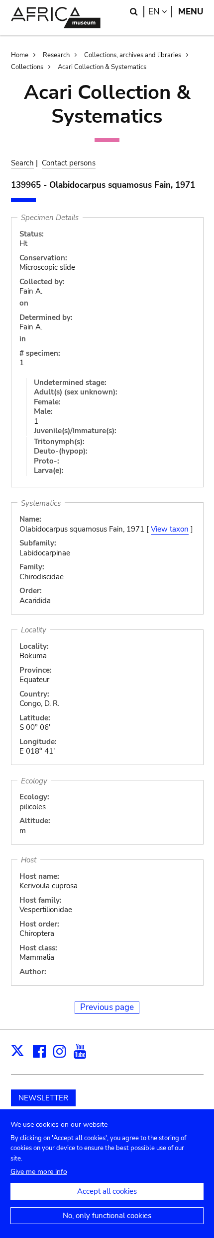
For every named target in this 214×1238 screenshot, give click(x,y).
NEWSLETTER (43, 1098)
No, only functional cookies (107, 1216)
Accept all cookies (107, 1191)
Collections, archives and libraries (132, 55)
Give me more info (38, 1171)
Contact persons (69, 163)
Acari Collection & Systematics (102, 67)
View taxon (170, 529)
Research (56, 55)
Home (19, 55)
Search (22, 163)
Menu (191, 11)
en (160, 11)
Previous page (107, 1007)
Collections (27, 67)
